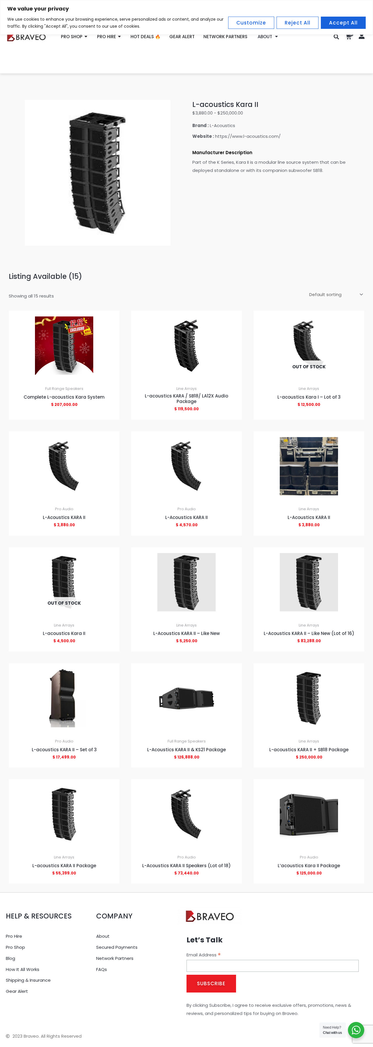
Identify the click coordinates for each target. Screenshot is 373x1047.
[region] (186, 17)
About (265, 37)
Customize (251, 22)
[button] (336, 36)
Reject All (297, 22)
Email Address (203, 955)
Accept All (343, 22)
